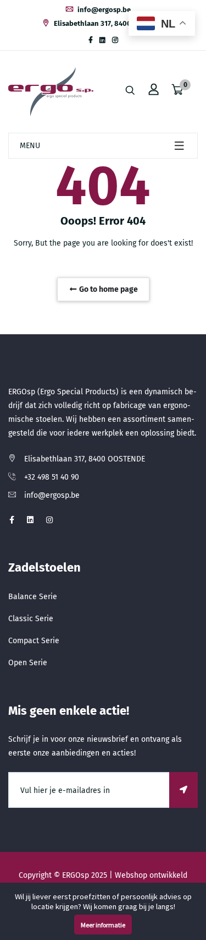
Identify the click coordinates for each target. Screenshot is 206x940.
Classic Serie (30, 618)
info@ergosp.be (103, 10)
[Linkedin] (102, 40)
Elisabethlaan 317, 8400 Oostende (108, 23)
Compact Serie (33, 640)
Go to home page (107, 289)
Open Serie (27, 662)
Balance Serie (32, 596)
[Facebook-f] (90, 40)
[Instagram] (115, 40)
